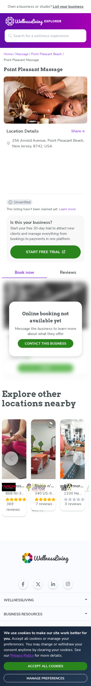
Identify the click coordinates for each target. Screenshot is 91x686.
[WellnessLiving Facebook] (23, 584)
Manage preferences (45, 678)
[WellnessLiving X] (38, 584)
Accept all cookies (45, 666)
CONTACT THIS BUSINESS (45, 343)
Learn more (67, 209)
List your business (68, 6)
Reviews (68, 272)
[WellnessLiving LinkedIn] (53, 584)
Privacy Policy (22, 655)
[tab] (24, 272)
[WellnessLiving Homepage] (45, 558)
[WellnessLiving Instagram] (68, 584)
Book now (24, 272)
